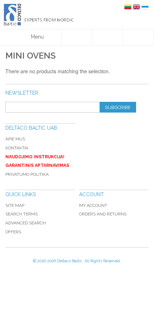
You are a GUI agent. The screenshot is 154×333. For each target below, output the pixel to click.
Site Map (14, 205)
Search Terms (21, 214)
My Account (93, 205)
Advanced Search (25, 222)
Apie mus (15, 138)
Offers (13, 231)
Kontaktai (16, 147)
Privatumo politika (27, 174)
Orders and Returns (102, 214)
